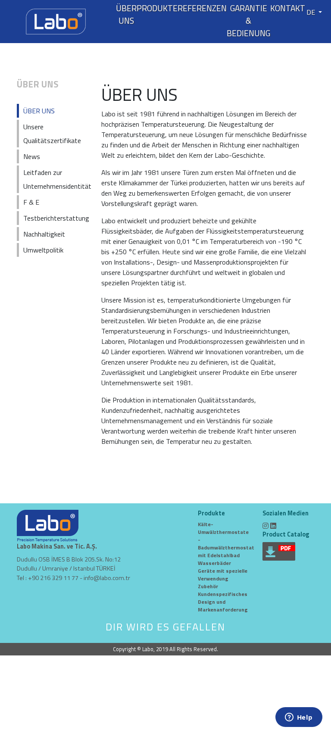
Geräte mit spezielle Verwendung (222, 575)
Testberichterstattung (56, 218)
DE (311, 12)
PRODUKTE (157, 8)
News (31, 156)
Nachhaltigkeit (44, 234)
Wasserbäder (214, 563)
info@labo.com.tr (107, 578)
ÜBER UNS (126, 14)
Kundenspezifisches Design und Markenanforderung (223, 602)
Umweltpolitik (43, 250)
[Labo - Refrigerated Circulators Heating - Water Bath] (56, 21)
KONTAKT (287, 8)
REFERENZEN (202, 8)
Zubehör (208, 586)
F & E (31, 202)
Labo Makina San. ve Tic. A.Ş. (57, 546)
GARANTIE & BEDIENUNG (248, 20)
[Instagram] (265, 526)
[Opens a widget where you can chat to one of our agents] (298, 718)
